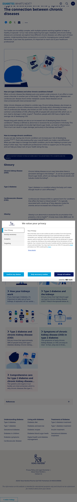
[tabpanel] (50, 242)
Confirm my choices (14, 274)
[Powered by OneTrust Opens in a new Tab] (66, 280)
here (71, 245)
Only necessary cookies (39, 274)
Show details (32, 250)
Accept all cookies (63, 274)
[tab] (13, 230)
